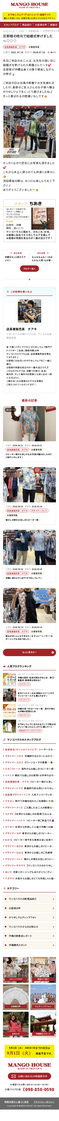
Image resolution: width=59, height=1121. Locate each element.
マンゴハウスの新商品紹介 (23, 898)
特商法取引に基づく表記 (16, 1101)
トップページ (9, 30)
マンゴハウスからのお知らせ (23, 926)
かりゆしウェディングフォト (22, 917)
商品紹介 (27, 24)
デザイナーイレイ (39, 510)
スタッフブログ (11, 24)
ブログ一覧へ (29, 268)
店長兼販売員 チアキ (14, 46)
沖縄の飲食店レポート (20, 935)
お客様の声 (41, 24)
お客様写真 (34, 30)
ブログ (22, 30)
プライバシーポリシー (44, 1101)
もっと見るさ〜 (29, 652)
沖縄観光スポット (18, 945)
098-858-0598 (39, 1089)
